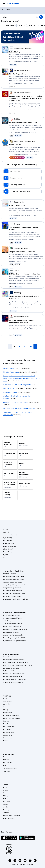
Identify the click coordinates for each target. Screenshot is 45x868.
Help (4, 799)
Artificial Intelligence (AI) (10, 535)
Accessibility (7, 801)
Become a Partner (9, 732)
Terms (5, 793)
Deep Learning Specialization (12, 627)
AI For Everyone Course (10, 621)
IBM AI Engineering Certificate (12, 591)
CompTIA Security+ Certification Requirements (18, 665)
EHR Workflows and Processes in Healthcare (19, 408)
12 (31, 346)
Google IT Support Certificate (12, 582)
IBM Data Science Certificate (12, 596)
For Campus (7, 729)
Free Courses (7, 738)
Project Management (9, 552)
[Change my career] (22, 178)
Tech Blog (6, 771)
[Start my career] (22, 171)
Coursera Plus (7, 713)
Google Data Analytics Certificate (13, 579)
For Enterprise (7, 724)
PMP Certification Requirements (13, 677)
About (5, 698)
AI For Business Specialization (12, 618)
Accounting (6, 532)
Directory (6, 810)
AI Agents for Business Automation (15, 402)
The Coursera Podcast (10, 768)
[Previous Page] (10, 346)
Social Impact (7, 735)
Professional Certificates (11, 715)
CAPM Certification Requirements (13, 660)
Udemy (5, 741)
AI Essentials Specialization (11, 615)
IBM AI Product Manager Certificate (14, 593)
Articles (5, 807)
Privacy (5, 796)
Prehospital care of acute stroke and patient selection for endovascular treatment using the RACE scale (22, 378)
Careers (5, 707)
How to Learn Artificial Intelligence (14, 674)
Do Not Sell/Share (8, 818)
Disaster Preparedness (11, 372)
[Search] (41, 17)
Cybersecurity (7, 538)
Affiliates (6, 813)
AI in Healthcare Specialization (12, 624)
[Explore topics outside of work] (22, 191)
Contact (5, 804)
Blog (4, 765)
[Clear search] (37, 17)
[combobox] (18, 17)
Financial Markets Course (11, 632)
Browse (7, 9)
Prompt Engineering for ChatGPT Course (16, 638)
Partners (6, 760)
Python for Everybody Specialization (14, 641)
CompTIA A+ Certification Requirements (15, 662)
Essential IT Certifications (11, 668)
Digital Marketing (8, 543)
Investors (6, 790)
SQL (4, 558)
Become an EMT (9, 388)
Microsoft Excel (8, 549)
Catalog (5, 710)
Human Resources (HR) (10, 546)
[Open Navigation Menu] (4, 3)
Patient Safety (8, 368)
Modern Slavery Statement (11, 815)
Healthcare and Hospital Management (17, 385)
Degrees (6, 721)
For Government (8, 727)
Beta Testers (7, 763)
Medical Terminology (10, 392)
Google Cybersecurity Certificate (13, 576)
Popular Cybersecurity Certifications (14, 679)
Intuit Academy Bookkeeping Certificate (15, 599)
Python (5, 555)
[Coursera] (13, 3)
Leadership (6, 704)
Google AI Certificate (9, 574)
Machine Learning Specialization (13, 635)
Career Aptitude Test (10, 657)
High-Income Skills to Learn (11, 671)
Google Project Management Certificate (15, 585)
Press (5, 787)
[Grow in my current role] (22, 185)
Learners (6, 757)
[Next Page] (35, 346)
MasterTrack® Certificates (11, 718)
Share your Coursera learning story (14, 682)
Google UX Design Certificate (12, 588)
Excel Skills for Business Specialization (15, 629)
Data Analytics (7, 541)
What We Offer (7, 701)
